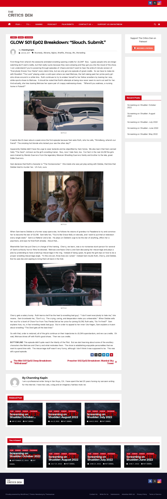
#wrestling (80, 53)
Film (18, 24)
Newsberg (39, 494)
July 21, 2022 (56, 464)
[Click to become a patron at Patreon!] (143, 48)
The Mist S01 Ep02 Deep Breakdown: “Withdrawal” (33, 362)
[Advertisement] (146, 74)
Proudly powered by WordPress (17, 494)
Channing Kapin (27, 50)
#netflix (61, 53)
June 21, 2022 (95, 464)
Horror (18, 411)
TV (27, 24)
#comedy (38, 53)
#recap (68, 53)
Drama (20, 37)
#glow (54, 53)
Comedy (13, 37)
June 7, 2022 (134, 464)
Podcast (52, 24)
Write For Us (104, 494)
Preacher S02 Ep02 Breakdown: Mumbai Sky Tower (90, 362)
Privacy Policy (142, 494)
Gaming (39, 24)
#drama (47, 53)
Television (28, 37)
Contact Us (85, 24)
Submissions (115, 494)
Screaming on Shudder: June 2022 (142, 128)
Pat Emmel (29, 421)
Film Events (68, 24)
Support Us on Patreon (110, 24)
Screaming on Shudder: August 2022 (63, 416)
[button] (155, 24)
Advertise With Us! (128, 494)
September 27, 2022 (20, 460)
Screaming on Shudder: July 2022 (99, 416)
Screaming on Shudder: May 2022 (142, 134)
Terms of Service (155, 494)
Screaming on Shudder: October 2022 (22, 417)
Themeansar (49, 494)
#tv (73, 53)
